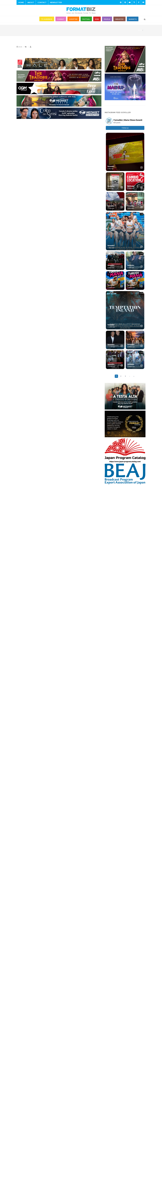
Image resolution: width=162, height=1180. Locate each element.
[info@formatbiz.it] (143, 2)
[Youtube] (130, 2)
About (30, 2)
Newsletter (56, 2)
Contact (42, 2)
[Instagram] (125, 2)
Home (21, 2)
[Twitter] (134, 2)
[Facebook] (139, 2)
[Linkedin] (120, 2)
